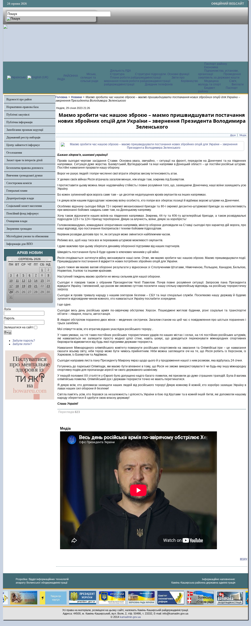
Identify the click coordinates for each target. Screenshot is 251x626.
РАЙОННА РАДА (67, 77)
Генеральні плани (16, 190)
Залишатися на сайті (18, 327)
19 (23, 286)
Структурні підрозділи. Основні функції (162, 74)
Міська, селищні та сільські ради (89, 77)
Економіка (211, 67)
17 (11, 286)
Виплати (238, 84)
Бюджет (210, 88)
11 (17, 280)
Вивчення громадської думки (24, 175)
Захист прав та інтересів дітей (24, 160)
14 (36, 280)
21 (36, 286)
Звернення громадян (19, 228)
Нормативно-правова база (22, 107)
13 (29, 280)
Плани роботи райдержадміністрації (135, 77)
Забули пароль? (24, 340)
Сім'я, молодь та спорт (217, 82)
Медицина (211, 81)
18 (17, 286)
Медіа (242, 135)
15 (42, 280)
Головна (61, 97)
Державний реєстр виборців (23, 137)
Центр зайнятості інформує (23, 145)
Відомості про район (19, 99)
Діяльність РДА (120, 70)
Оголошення (14, 152)
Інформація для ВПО (19, 244)
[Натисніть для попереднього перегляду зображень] (151, 147)
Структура (117, 74)
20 (29, 286)
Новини (76, 97)
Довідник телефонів (159, 84)
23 (48, 286)
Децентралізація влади (20, 198)
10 (11, 280)
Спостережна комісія (19, 183)
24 (11, 292)
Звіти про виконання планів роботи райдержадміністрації (144, 79)
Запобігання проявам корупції (24, 130)
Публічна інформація (19, 122)
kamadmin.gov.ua (130, 616)
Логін (7, 309)
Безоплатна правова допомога (24, 168)
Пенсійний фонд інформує (22, 213)
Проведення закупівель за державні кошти (219, 75)
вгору (243, 558)
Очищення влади (16, 221)
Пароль (9, 318)
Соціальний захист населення (24, 206)
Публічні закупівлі (17, 114)
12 (23, 280)
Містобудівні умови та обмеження (27, 236)
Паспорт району (215, 64)
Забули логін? (22, 344)
